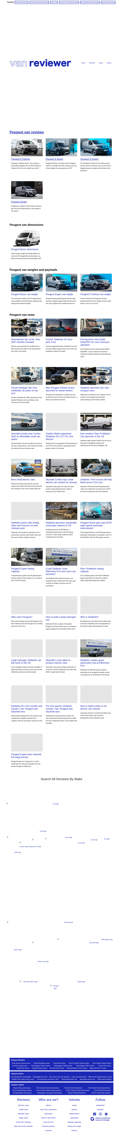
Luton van (54, 2)
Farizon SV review (104, 1066)
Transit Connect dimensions (69, 2)
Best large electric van (87, 1079)
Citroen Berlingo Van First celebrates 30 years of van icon (24, 390)
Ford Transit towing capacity (22, 1090)
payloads (74, 1118)
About (48, 1105)
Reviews (92, 63)
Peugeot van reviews (27, 132)
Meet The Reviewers (48, 1109)
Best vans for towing (104, 1079)
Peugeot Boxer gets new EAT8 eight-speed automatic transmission (95, 525)
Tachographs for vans (40, 1077)
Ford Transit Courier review (21, 1063)
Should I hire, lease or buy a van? (23, 1079)
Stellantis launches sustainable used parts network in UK (61, 524)
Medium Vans (23, 1114)
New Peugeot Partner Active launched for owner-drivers (60, 389)
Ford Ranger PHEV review (85, 1066)
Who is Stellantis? (89, 617)
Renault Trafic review (57, 1068)
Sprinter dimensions (108, 2)
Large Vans (23, 1118)
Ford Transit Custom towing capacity (48, 1090)
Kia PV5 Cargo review (19, 1066)
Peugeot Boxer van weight (24, 294)
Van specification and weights (21, 1077)
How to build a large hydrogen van (61, 618)
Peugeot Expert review (39, 1068)
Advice (109, 63)
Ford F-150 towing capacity (101, 1093)
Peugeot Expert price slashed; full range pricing (26, 755)
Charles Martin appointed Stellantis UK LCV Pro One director (59, 436)
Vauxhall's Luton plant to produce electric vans (58, 661)
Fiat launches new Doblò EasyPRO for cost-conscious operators (95, 342)
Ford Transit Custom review (101, 1063)
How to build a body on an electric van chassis (93, 707)
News (101, 63)
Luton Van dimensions (79, 1077)
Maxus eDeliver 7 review (98, 1068)
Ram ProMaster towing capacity (92, 570)
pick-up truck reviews (23, 1126)
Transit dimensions (21, 2)
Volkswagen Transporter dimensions (49, 1093)
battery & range (74, 1126)
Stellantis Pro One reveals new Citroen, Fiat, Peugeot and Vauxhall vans (26, 709)
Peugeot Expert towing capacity (22, 570)
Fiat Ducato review (23, 1068)
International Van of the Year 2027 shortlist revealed (25, 340)
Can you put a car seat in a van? (48, 1079)
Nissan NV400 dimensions (77, 1093)
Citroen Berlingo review (42, 1063)
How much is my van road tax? (59, 1077)
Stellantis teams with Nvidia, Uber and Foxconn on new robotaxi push (25, 525)
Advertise (48, 1114)
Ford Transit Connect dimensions (47, 1088)
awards (100, 1109)
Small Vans (23, 1109)
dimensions (74, 1114)
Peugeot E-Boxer (54, 159)
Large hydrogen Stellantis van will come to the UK (26, 661)
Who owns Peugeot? (21, 617)
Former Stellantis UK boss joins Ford (59, 340)
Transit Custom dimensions (39, 2)
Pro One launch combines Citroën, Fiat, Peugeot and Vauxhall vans (59, 709)
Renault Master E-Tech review (77, 1068)
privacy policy (48, 1126)
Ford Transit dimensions (102, 1090)
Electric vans (23, 1105)
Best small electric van (69, 1079)
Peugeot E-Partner (20, 159)
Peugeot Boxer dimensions (24, 249)
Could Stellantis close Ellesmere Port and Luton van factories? (61, 571)
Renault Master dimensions (90, 2)
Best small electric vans (23, 479)
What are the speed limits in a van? (100, 1077)
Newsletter (100, 1105)
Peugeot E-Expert (89, 159)
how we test (48, 1122)
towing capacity (74, 1122)
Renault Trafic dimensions (73, 1088)
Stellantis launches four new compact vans (94, 389)
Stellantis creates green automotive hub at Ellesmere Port (94, 663)
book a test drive (48, 1118)
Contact (48, 1130)
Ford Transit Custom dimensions (99, 1088)
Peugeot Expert (19, 201)
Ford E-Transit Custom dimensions (77, 1090)
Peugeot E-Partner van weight (95, 294)
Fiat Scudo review (59, 1063)
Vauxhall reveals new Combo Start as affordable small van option (25, 436)
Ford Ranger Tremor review (40, 1066)
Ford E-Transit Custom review (79, 1063)
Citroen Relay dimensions (22, 1088)
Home (83, 63)
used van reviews (23, 1122)
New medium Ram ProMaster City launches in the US (95, 435)
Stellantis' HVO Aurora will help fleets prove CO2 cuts (96, 481)
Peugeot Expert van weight (59, 294)
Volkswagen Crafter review (63, 1066)
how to (74, 1130)
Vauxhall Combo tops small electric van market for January (61, 481)
